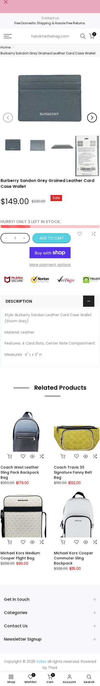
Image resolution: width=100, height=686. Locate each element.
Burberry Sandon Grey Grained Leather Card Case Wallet (48, 53)
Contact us (50, 18)
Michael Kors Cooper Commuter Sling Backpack (73, 558)
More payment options (50, 264)
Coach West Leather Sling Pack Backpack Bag (20, 472)
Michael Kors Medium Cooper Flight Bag (20, 555)
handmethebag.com (50, 36)
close (6, 2)
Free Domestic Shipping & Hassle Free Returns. (50, 23)
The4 (52, 667)
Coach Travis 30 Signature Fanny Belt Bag (73, 472)
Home (6, 47)
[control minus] (5, 238)
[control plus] (25, 238)
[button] (92, 117)
